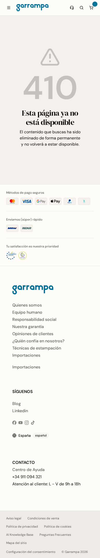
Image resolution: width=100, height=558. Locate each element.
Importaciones (26, 355)
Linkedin (20, 410)
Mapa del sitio (16, 543)
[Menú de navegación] (8, 7)
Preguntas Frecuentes (55, 535)
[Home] (32, 7)
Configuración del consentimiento (30, 552)
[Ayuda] (71, 7)
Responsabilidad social (34, 319)
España (32, 435)
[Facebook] (14, 423)
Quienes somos (27, 305)
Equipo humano (27, 312)
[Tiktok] (33, 423)
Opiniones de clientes (32, 333)
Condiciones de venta (43, 518)
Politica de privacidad (22, 526)
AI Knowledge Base (19, 535)
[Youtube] (20, 423)
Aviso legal (13, 518)
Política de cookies (57, 526)
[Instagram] (27, 423)
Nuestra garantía (28, 326)
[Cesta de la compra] (91, 7)
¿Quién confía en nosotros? (38, 341)
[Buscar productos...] (81, 7)
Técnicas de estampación (36, 348)
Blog (16, 403)
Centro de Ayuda (28, 469)
